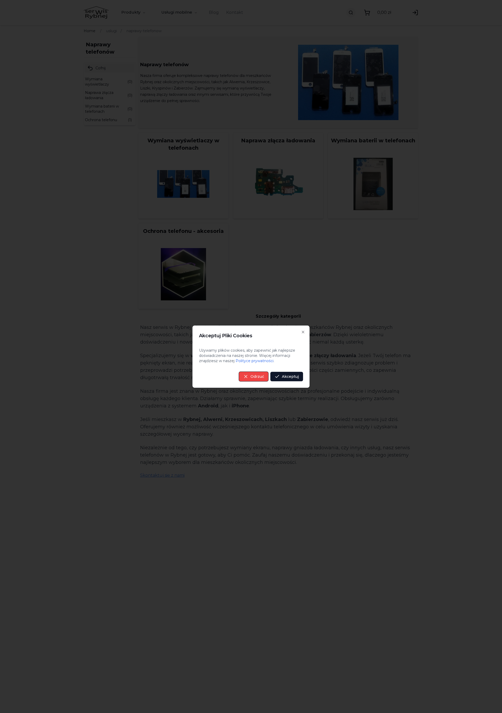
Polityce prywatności (254, 360)
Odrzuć (257, 376)
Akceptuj (290, 376)
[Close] (303, 332)
